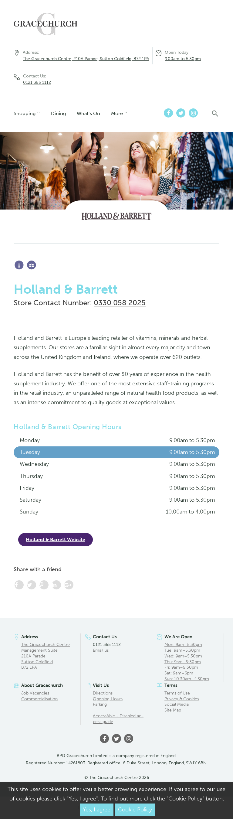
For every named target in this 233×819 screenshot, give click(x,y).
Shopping (24, 113)
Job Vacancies (35, 693)
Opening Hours (108, 698)
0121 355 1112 (37, 82)
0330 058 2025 (120, 302)
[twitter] (116, 738)
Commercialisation (39, 698)
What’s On (88, 113)
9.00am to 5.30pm (183, 58)
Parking (100, 704)
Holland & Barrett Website (55, 539)
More (117, 113)
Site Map (172, 710)
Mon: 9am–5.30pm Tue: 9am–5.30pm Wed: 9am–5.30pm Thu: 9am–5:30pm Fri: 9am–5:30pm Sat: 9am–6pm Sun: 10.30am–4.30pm (186, 661)
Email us (101, 650)
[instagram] (128, 738)
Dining (58, 113)
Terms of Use (177, 693)
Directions (103, 693)
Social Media (176, 704)
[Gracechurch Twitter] (180, 113)
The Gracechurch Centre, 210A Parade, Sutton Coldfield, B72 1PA (86, 58)
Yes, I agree (96, 809)
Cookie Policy (135, 809)
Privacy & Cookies (181, 698)
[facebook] (104, 738)
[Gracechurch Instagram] (193, 113)
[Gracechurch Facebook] (168, 113)
